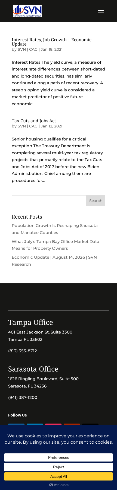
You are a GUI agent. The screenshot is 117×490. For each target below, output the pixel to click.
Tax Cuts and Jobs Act (34, 121)
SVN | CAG (28, 49)
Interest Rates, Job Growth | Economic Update (51, 42)
